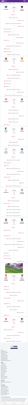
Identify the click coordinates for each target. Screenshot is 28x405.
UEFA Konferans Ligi (3, 370)
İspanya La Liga (3, 374)
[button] (4, 1)
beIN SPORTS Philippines (4, 358)
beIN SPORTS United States (4, 352)
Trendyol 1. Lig (3, 364)
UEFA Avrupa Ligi (3, 369)
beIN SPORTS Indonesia (4, 359)
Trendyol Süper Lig (3, 363)
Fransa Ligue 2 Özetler (4, 394)
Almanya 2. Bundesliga (4, 377)
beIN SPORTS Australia (4, 354)
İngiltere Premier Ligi (4, 367)
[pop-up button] (20, 272)
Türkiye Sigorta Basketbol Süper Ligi (6, 382)
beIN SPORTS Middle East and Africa (6, 360)
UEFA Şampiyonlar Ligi (4, 368)
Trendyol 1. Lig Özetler (4, 388)
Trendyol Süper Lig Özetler (4, 387)
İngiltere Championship (4, 376)
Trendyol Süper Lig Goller (4, 386)
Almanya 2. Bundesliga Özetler (5, 393)
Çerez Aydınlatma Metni (22, 401)
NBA (1, 383)
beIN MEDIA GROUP (3, 351)
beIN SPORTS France (4, 353)
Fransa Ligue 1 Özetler (4, 392)
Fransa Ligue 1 (3, 373)
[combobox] (3, 3)
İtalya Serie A (2, 375)
